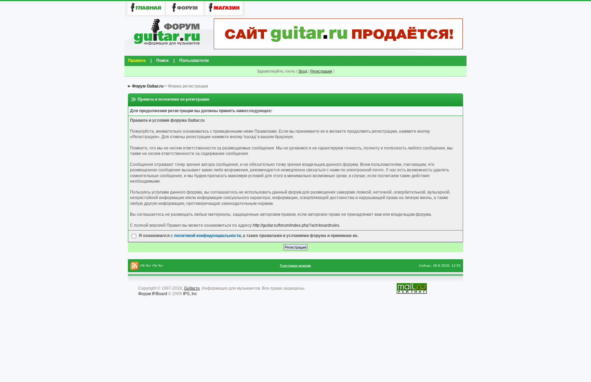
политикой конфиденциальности (207, 235)
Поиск (162, 60)
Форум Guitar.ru (147, 86)
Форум (144, 293)
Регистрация (321, 71)
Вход (303, 71)
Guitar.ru (192, 288)
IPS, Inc (190, 293)
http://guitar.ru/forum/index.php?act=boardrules (296, 225)
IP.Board (159, 293)
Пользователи (194, 60)
